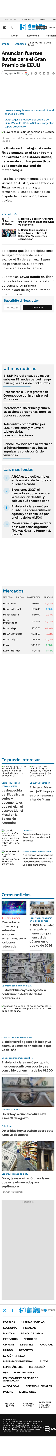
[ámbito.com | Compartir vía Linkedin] (44, 73)
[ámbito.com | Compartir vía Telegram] (48, 73)
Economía (33, 35)
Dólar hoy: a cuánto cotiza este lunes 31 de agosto (24, 1116)
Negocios (30, 1339)
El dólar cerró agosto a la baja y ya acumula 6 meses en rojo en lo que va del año (27, 1046)
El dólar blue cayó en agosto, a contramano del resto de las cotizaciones (24, 994)
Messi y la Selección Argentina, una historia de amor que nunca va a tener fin (36, 221)
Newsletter (47, 1310)
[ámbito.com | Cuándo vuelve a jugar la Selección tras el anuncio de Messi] (11, 838)
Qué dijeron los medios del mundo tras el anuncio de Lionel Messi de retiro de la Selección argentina (38, 859)
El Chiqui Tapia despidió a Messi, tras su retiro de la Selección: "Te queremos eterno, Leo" (32, 234)
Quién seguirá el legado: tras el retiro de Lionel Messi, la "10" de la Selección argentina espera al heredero (29, 123)
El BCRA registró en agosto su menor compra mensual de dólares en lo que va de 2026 (42, 935)
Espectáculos (13, 1367)
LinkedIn (28, 1310)
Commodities (33, 597)
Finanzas (29, 1327)
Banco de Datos (32, 1333)
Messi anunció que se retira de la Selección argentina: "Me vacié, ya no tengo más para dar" (31, 528)
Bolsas (20, 597)
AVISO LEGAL (11, 1386)
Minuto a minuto (12, 917)
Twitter (4, 1310)
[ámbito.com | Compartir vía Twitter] (40, 73)
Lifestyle (26, 1344)
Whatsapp (45, 1310)
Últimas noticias (32, 1322)
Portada (9, 1322)
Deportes (20, 44)
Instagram (20, 1310)
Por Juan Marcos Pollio (12, 1191)
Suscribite (37, 307)
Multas (8, 1391)
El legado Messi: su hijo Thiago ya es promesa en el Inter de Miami (42, 793)
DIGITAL (11, 1405)
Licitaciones (27, 1391)
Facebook (12, 1310)
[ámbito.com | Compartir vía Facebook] (36, 73)
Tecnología (37, 1367)
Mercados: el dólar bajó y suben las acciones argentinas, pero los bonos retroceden (27, 411)
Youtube (36, 1310)
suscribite (41, 27)
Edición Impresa (14, 1355)
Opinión (8, 1344)
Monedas (8, 597)
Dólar (14, 35)
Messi (42, 19)
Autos (44, 1361)
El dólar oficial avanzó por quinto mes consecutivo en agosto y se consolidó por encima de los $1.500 (31, 512)
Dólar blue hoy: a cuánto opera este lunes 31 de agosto (27, 1133)
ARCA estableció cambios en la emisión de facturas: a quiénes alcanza (31, 480)
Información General (18, 1361)
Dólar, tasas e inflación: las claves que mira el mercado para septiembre (26, 1182)
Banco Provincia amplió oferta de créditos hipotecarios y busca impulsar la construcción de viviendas (27, 449)
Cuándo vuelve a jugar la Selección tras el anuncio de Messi (37, 837)
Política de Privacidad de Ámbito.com (20, 1379)
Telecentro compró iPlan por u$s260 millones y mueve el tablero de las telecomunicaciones (24, 429)
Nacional (46, 1344)
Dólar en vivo (28, 19)
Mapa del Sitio (24, 1372)
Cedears (48, 597)
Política (9, 1333)
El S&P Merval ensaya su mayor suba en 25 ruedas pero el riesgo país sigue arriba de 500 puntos (27, 379)
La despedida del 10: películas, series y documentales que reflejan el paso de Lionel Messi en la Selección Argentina (13, 806)
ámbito (6, 44)
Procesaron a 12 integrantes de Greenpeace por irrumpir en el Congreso (26, 395)
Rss (5, 1372)
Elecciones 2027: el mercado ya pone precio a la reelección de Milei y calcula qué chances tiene (31, 495)
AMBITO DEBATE (45, 1405)
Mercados (10, 1339)
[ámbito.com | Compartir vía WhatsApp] (31, 73)
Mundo (8, 1350)
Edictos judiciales (39, 1386)
